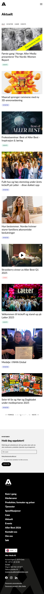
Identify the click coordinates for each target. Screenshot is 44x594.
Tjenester (10, 507)
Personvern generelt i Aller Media (15, 586)
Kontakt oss (11, 532)
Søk (7, 540)
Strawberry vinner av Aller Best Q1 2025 (20, 271)
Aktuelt (9, 519)
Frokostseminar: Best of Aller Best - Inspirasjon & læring (21, 139)
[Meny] (40, 4)
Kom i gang (10, 494)
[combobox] (11, 550)
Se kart (7, 564)
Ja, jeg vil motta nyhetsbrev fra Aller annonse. (16, 459)
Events (23, 24)
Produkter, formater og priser (20, 502)
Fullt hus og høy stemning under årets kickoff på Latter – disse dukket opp (22, 183)
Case (7, 515)
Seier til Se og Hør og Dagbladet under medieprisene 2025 (19, 401)
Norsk (11, 550)
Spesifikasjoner (13, 511)
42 (29, 415)
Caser (17, 24)
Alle (3, 24)
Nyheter (9, 24)
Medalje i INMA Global (14, 362)
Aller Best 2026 (13, 528)
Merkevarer (11, 498)
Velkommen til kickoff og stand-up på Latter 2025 (21, 316)
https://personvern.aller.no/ (9, 456)
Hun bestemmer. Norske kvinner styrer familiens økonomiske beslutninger (19, 229)
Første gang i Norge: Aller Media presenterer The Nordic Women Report (19, 57)
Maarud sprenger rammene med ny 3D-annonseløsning (20, 99)
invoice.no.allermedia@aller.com (16, 572)
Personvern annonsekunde (13, 583)
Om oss (9, 536)
